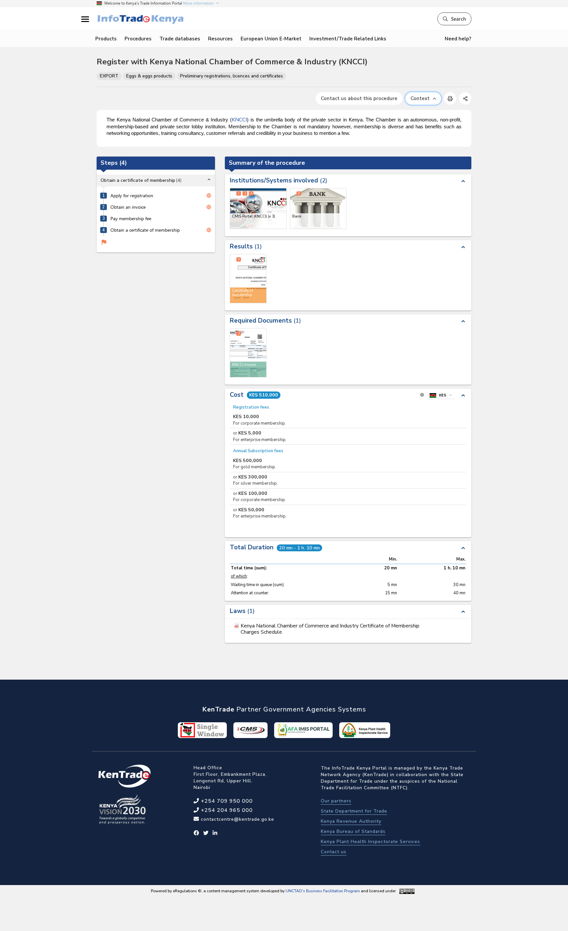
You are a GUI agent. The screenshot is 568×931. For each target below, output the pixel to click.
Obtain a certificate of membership (145, 230)
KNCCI (239, 119)
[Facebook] (196, 833)
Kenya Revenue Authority (351, 821)
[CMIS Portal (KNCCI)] (258, 208)
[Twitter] (206, 833)
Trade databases (179, 38)
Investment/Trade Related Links (347, 38)
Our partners (336, 801)
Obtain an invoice (128, 207)
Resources (220, 38)
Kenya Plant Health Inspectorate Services (370, 841)
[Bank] (318, 208)
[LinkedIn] (215, 833)
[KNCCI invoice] (248, 352)
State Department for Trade (354, 811)
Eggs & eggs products (149, 76)
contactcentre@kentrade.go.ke (236, 819)
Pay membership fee (130, 219)
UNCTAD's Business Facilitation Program (323, 891)
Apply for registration (131, 196)
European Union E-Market (271, 38)
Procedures (138, 38)
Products (106, 38)
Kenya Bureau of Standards (353, 831)
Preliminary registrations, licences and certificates (231, 76)
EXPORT (109, 76)
